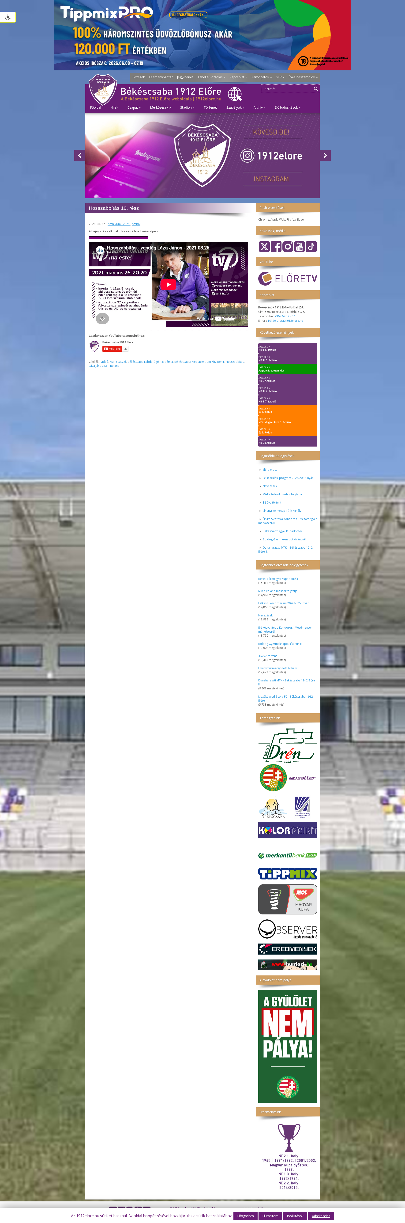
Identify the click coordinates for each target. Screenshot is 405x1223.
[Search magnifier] (316, 89)
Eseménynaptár (161, 77)
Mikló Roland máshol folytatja (282, 494)
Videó (104, 362)
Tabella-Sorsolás (211, 77)
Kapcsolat (238, 77)
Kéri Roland (112, 366)
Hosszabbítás (235, 362)
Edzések (138, 77)
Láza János (96, 366)
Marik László (118, 362)
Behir (220, 362)
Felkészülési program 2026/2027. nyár (288, 478)
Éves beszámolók (303, 77)
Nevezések (270, 486)
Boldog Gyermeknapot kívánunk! (284, 539)
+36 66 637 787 (285, 316)
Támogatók (261, 77)
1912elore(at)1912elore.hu (285, 321)
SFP (280, 77)
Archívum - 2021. (119, 224)
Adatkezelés (321, 1216)
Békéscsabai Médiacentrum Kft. (195, 362)
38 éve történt (272, 502)
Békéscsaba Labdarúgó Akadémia (150, 362)
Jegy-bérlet (185, 77)
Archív (136, 224)
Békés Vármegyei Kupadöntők (282, 531)
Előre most (270, 470)
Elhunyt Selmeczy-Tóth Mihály (282, 511)
